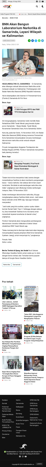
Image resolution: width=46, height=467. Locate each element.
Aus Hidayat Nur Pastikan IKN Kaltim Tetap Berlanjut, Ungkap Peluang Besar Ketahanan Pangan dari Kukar (11, 346)
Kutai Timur (20, 424)
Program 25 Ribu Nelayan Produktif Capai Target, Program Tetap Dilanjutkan (33, 339)
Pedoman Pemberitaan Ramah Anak (6, 409)
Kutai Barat (20, 417)
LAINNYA (39, 464)
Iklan (3, 437)
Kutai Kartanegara (22, 420)
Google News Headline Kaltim (20, 258)
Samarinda (16, 265)
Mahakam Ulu (20, 436)
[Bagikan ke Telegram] (42, 40)
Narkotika (6, 265)
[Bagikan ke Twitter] (36, 40)
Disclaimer (5, 434)
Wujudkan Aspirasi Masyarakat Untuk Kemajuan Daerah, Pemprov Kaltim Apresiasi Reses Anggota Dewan (34, 377)
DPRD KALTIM (34, 400)
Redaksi (5, 400)
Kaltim (18, 400)
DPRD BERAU (34, 414)
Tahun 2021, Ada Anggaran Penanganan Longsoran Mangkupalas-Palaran (33, 316)
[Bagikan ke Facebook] (32, 40)
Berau (18, 410)
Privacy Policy (7, 431)
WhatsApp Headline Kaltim (12, 253)
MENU (4, 1)
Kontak (4, 403)
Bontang (19, 413)
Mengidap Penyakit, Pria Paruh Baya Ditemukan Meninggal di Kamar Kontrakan (26, 166)
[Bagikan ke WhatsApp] (39, 40)
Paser (18, 427)
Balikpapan (20, 407)
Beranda (5, 18)
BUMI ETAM (14, 18)
